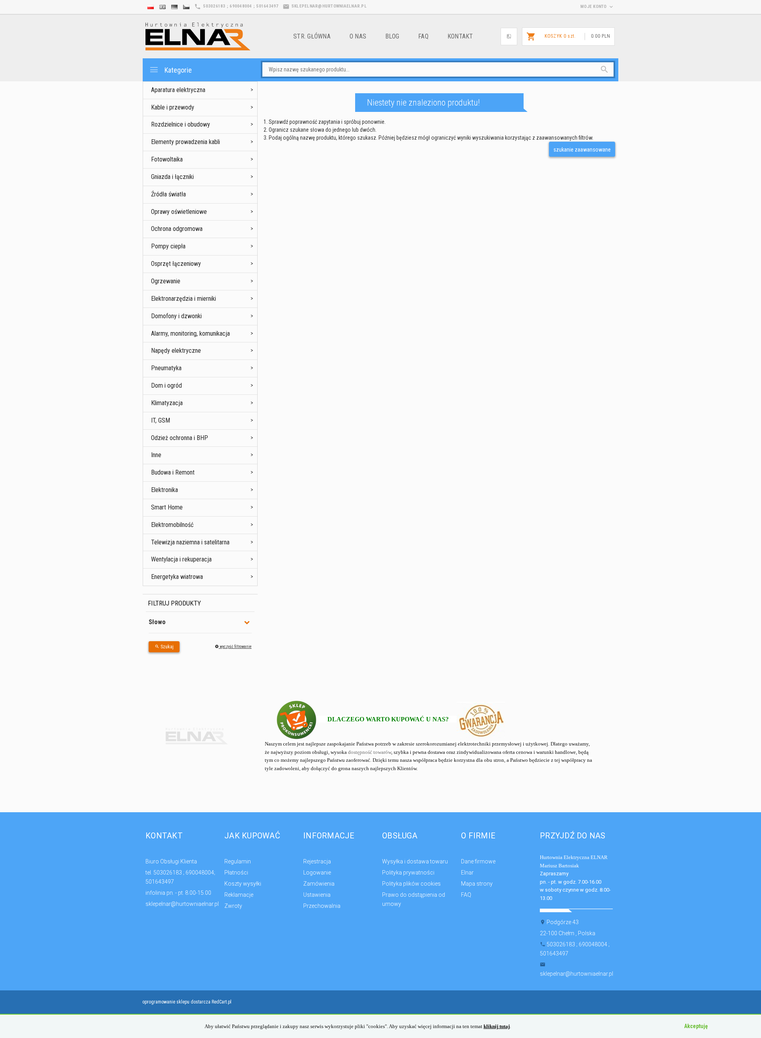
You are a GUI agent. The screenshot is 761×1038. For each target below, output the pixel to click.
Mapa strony (477, 883)
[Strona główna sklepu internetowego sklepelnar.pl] (197, 36)
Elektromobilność (172, 525)
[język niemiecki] (174, 7)
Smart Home (167, 507)
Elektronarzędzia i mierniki (183, 298)
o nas (358, 36)
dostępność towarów (369, 752)
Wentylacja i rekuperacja (181, 559)
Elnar (467, 872)
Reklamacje (238, 895)
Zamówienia (319, 883)
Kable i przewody (172, 107)
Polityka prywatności (408, 872)
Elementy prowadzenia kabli (185, 142)
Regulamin (237, 861)
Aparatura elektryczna (178, 90)
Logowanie (317, 872)
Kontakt (460, 36)
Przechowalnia (321, 906)
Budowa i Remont (173, 472)
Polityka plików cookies (411, 883)
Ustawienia (317, 895)
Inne (156, 455)
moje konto (594, 6)
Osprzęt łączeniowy (176, 263)
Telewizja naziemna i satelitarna (190, 542)
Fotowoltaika (167, 159)
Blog (392, 36)
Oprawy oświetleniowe (179, 211)
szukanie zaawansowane (582, 149)
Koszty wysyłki (242, 883)
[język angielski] (162, 7)
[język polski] (150, 7)
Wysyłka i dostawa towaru (415, 861)
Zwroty (233, 906)
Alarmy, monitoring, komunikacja (190, 333)
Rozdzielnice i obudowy (180, 124)
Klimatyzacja (167, 403)
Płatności (236, 872)
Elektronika (164, 490)
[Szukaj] (590, 70)
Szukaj (166, 647)
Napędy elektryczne (176, 350)
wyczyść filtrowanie (235, 646)
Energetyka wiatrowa (177, 577)
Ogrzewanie (165, 281)
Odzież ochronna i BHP (179, 438)
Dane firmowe (478, 861)
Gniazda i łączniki (172, 177)
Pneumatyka (166, 368)
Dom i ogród (166, 385)
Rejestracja (317, 861)
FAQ (423, 36)
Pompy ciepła (168, 246)
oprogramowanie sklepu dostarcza (176, 1002)
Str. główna (312, 36)
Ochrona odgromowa (177, 229)
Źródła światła (168, 194)
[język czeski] (186, 7)
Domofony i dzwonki (176, 316)
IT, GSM (160, 420)
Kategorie (177, 70)
